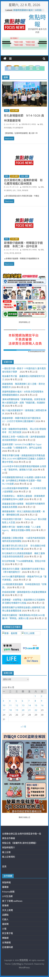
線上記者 (6, 852)
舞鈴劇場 (25, 190)
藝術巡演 (18, 253)
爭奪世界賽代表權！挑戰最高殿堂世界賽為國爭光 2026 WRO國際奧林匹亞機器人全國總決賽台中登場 (23, 458)
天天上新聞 (7, 910)
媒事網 (5, 905)
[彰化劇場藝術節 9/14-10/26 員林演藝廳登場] (24, 83)
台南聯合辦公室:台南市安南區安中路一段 (21, 833)
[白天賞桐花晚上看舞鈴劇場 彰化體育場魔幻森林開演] (24, 149)
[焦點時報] (5, 58)
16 (42, 705)
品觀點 (5, 914)
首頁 (4, 866)
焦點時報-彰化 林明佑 (28, 124)
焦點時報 (37, 20)
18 (10, 710)
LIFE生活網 (7, 896)
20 (23, 710)
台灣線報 (6, 942)
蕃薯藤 (5, 887)
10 (4, 705)
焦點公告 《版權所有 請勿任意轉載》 (19, 842)
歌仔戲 (12, 253)
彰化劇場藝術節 (18, 128)
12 (17, 705)
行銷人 (5, 919)
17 (4, 710)
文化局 (6, 253)
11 (10, 705)
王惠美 (19, 190)
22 (36, 710)
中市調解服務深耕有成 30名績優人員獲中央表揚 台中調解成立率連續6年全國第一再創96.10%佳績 (24, 480)
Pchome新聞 (8, 891)
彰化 (6, 110)
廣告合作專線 (8, 838)
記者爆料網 (7, 947)
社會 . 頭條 (24, 176)
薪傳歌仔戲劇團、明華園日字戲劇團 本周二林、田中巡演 (23, 244)
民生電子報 (7, 933)
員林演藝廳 (8, 128)
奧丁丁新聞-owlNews (12, 900)
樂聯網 (5, 937)
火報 (4, 928)
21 (29, 710)
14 (29, 705)
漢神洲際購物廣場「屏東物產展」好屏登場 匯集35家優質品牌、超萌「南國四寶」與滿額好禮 (23, 402)
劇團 (41, 124)
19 (17, 710)
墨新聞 (5, 924)
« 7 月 (23, 726)
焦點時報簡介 (8, 847)
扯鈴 (14, 190)
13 (23, 705)
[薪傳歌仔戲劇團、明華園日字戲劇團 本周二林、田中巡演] (24, 211)
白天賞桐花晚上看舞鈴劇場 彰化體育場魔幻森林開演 (23, 181)
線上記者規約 (8, 856)
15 (36, 705)
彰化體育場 (8, 190)
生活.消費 (14, 110)
